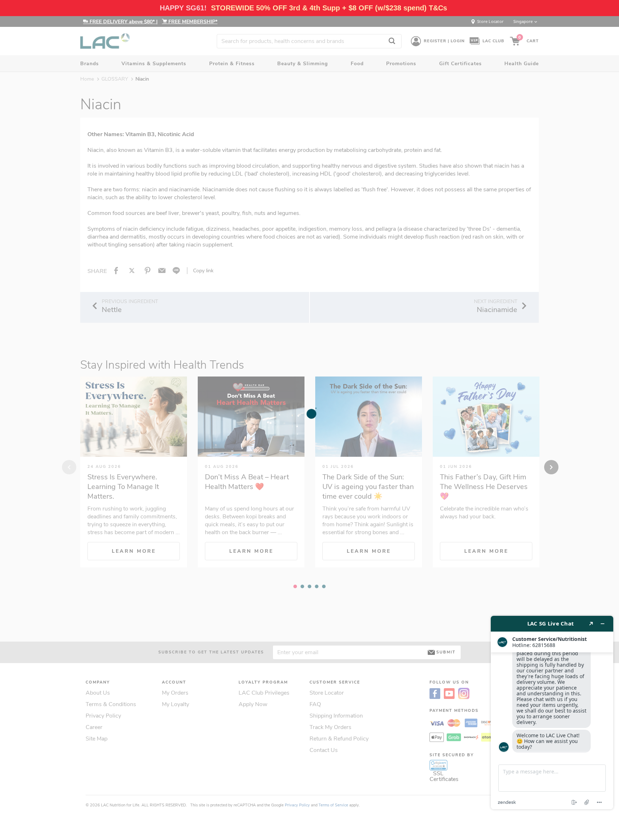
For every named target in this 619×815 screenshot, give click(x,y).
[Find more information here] (552, 712)
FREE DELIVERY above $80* (122, 21)
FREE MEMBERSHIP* (192, 21)
